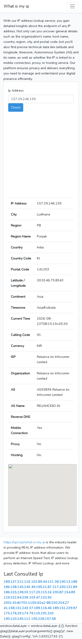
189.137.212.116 (17, 581)
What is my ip (16, 6)
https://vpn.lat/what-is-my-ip (24, 542)
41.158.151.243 (16, 608)
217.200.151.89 (65, 587)
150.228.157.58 (43, 618)
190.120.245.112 (17, 618)
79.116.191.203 (41, 613)
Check (15, 107)
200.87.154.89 (64, 592)
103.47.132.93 (40, 597)
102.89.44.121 (42, 581)
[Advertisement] (41, 156)
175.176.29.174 (16, 613)
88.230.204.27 (57, 602)
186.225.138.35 (16, 592)
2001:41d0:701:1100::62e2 (25, 602)
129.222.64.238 (16, 597)
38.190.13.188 (66, 581)
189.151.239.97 (65, 608)
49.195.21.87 (41, 587)
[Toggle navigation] (72, 6)
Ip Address (16, 90)
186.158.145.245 (17, 587)
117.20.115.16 (40, 592)
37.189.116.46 (40, 608)
